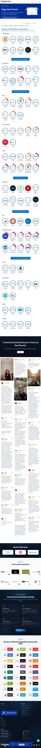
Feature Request (27, 739)
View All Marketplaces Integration (20, 59)
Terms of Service (3, 721)
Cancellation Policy (4, 724)
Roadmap (25, 736)
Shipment (16, 25)
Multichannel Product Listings (26, 705)
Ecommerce (11, 25)
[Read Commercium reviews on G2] (20, 552)
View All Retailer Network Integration (20, 258)
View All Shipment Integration (20, 211)
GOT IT (27, 744)
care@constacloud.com (5, 737)
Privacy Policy (3, 719)
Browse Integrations (10, 17)
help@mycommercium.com (5, 731)
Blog (1, 707)
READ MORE (21, 744)
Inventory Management (25, 707)
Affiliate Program (3, 708)
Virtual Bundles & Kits (24, 715)
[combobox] (28, 23)
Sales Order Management (25, 708)
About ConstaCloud (4, 705)
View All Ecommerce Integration (20, 91)
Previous (1, 571)
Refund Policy (3, 723)
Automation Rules (24, 711)
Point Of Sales (21, 25)
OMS (26, 25)
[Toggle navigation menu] (39, 2)
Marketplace (5, 25)
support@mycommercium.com (6, 734)
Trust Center (3, 726)
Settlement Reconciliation (25, 713)
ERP (28, 25)
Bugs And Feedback (27, 737)
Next (38, 571)
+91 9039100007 (27, 734)
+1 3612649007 (26, 732)
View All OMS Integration (20, 177)
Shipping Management (25, 710)
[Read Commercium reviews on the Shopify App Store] (33, 552)
